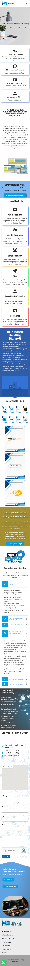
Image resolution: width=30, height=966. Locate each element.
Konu (3, 825)
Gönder (5, 856)
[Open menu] (26, 3)
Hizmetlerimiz (6, 949)
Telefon (5, 807)
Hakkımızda (6, 946)
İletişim (4, 953)
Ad (2, 802)
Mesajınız (5, 834)
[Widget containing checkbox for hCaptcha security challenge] (14, 850)
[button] (3, 962)
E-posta (5, 816)
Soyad (17, 802)
